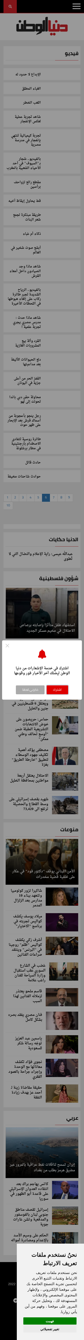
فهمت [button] (50, 1321)
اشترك (57, 690)
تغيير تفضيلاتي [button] (49, 1329)
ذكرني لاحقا (30, 690)
